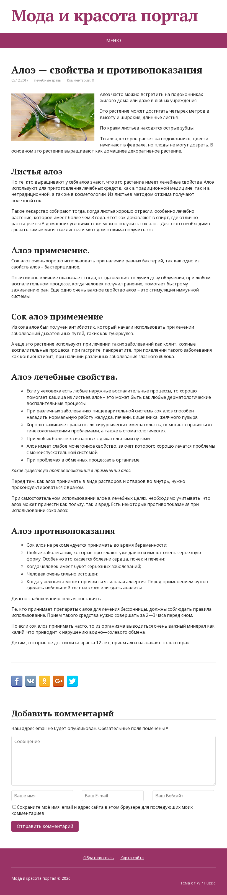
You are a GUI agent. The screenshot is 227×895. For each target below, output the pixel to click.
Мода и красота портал (104, 15)
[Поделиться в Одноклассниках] (44, 681)
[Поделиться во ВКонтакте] (30, 681)
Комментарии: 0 (80, 80)
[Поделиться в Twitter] (72, 681)
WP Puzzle (206, 883)
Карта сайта (132, 857)
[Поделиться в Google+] (58, 681)
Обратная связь (98, 857)
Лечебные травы (47, 80)
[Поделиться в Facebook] (16, 681)
